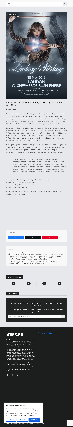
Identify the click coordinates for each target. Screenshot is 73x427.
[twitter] (12, 375)
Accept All (34, 419)
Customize (11, 419)
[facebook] (7, 375)
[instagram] (17, 375)
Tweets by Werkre (45, 333)
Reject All (22, 419)
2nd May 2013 (11, 109)
